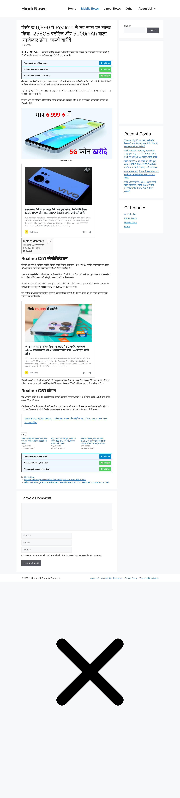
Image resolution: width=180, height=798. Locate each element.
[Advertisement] (141, 82)
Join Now (105, 63)
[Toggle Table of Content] (48, 241)
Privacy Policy (131, 578)
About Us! (145, 8)
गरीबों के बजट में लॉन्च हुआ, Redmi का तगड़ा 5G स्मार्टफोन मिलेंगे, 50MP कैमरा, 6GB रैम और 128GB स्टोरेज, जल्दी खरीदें (140, 153)
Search (127, 26)
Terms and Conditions (149, 578)
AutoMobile (130, 214)
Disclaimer (117, 578)
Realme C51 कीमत (32, 248)
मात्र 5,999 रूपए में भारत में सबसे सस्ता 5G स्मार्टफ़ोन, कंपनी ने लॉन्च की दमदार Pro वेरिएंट (141, 174)
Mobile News (90, 8)
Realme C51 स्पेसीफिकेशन (34, 245)
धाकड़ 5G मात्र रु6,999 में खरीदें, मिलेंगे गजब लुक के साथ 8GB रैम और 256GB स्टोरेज (34, 440)
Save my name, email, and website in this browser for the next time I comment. (63, 555)
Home (72, 8)
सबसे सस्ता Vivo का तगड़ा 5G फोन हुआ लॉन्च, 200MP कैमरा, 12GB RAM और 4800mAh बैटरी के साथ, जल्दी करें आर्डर (140, 164)
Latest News (112, 8)
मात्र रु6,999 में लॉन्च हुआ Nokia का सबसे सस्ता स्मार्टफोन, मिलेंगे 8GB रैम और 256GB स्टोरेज (55, 480)
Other (130, 8)
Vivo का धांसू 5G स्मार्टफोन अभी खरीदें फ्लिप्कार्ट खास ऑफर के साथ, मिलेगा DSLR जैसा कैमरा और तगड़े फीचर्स (140, 143)
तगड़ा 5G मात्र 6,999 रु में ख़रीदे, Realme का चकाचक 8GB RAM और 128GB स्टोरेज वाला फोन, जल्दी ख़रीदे (93, 440)
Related (29, 251)
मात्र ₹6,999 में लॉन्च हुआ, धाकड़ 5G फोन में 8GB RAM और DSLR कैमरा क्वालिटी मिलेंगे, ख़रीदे (63, 440)
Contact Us (106, 578)
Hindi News (34, 8)
